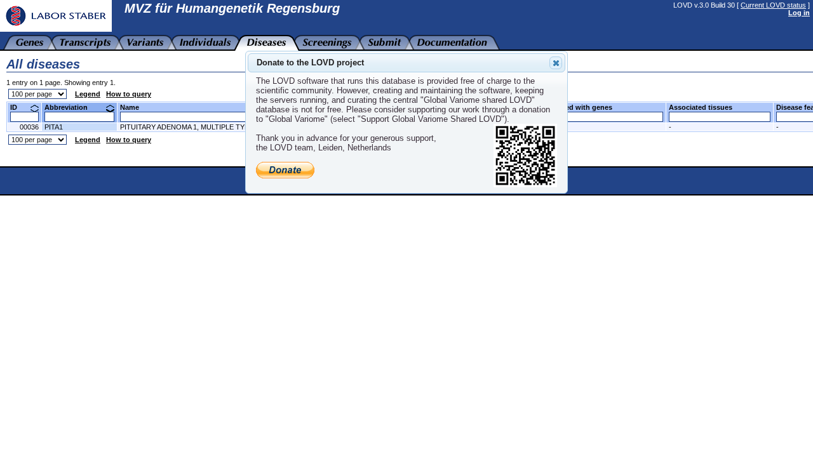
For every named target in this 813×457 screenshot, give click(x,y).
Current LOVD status (773, 5)
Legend (87, 94)
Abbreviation (70, 107)
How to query (128, 94)
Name (134, 107)
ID (18, 107)
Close (555, 62)
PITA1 (53, 127)
